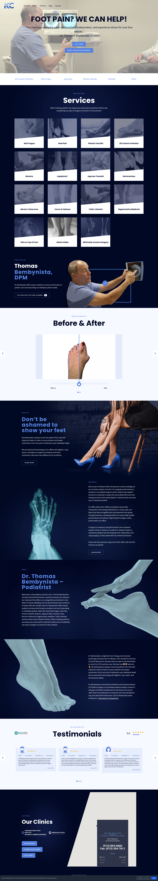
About (34, 6)
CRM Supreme (82, 875)
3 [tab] (81, 781)
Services (27, 6)
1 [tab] (78, 392)
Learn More (29, 462)
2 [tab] (80, 392)
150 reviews (136, 734)
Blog (50, 6)
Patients (43, 6)
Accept (154, 878)
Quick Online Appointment (79, 50)
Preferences (140, 878)
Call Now (79, 44)
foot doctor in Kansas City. (109, 698)
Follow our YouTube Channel (30, 295)
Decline (147, 878)
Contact (58, 6)
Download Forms (32, 849)
